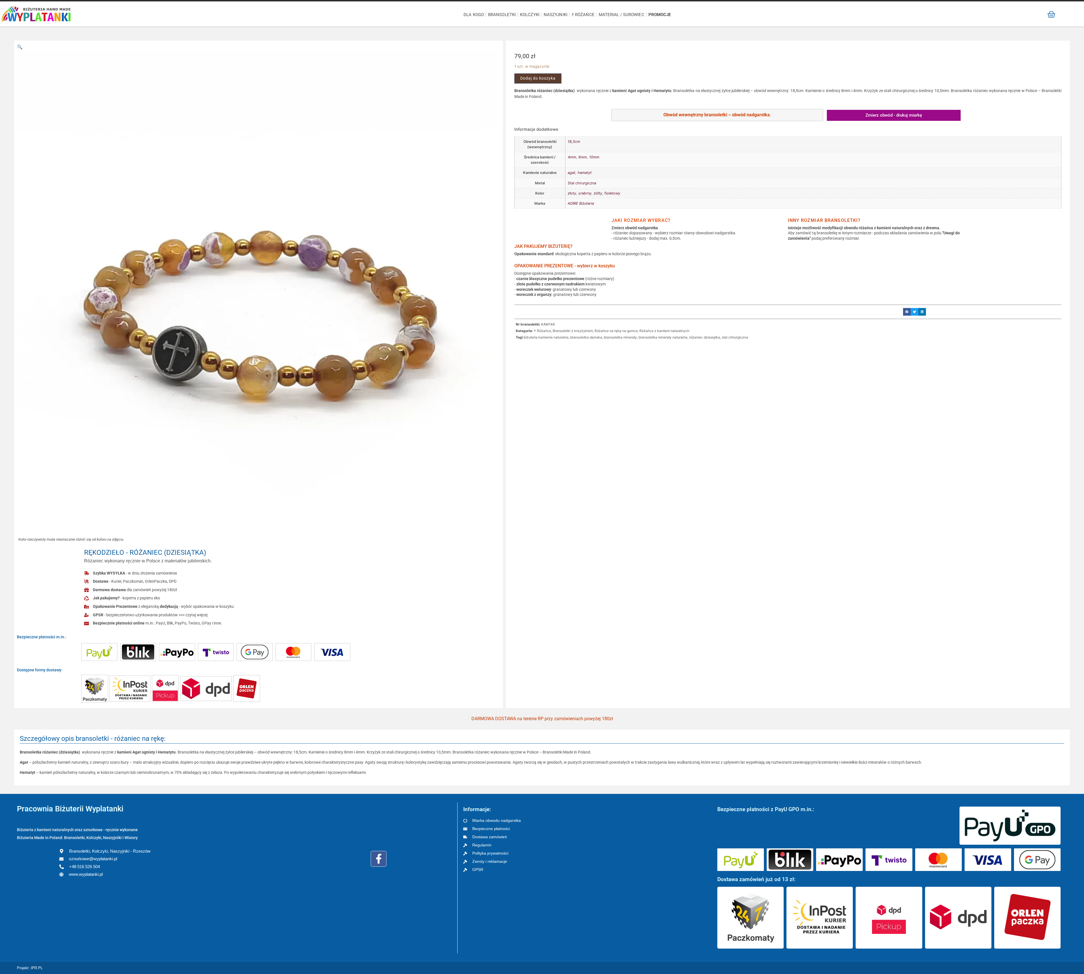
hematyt (585, 173)
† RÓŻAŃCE (583, 14)
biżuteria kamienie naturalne (546, 337)
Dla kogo (474, 14)
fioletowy (612, 193)
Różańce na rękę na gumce (616, 331)
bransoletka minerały (620, 337)
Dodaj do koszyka (538, 78)
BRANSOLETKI (502, 14)
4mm (572, 157)
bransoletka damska (586, 337)
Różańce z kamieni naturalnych (664, 331)
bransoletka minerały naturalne (663, 337)
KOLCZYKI (529, 14)
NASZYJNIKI (555, 14)
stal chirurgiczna (735, 337)
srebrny (584, 193)
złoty (572, 193)
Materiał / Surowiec (621, 14)
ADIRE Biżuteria (581, 203)
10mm (594, 157)
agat (571, 173)
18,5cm (574, 141)
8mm (582, 157)
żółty (598, 193)
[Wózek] (1051, 14)
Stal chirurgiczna (582, 183)
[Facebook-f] (378, 859)
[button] (20, 47)
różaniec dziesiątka (704, 337)
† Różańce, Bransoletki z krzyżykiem (563, 331)
